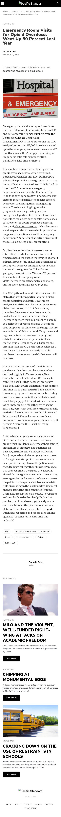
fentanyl (42, 335)
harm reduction (30, 389)
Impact (18, 804)
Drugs (7, 537)
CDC (7, 531)
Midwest (37, 273)
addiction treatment (25, 226)
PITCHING (38, 804)
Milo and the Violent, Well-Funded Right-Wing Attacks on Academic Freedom (28, 632)
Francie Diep (9, 52)
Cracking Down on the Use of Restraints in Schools (30, 751)
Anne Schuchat (27, 238)
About (9, 804)
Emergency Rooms (23, 537)
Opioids (41, 537)
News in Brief (17, 11)
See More (11, 658)
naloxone (11, 222)
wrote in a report (42, 509)
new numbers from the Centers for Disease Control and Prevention (29, 137)
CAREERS (49, 804)
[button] (2, 3)
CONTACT (28, 804)
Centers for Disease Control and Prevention (32, 531)
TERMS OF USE (31, 808)
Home (5, 11)
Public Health (10, 543)
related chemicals (13, 339)
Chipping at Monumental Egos (24, 677)
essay (26, 447)
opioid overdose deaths (16, 173)
